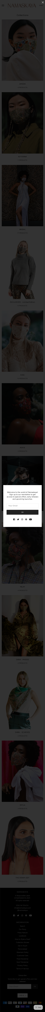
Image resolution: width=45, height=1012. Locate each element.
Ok (22, 512)
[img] (14, 519)
